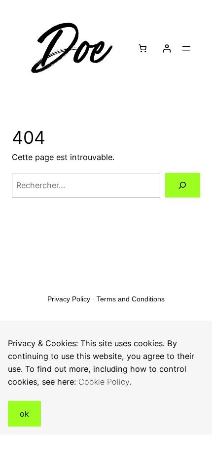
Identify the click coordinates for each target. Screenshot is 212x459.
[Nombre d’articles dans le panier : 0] (143, 48)
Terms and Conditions (131, 299)
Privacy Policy (68, 299)
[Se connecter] (166, 48)
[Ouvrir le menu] (186, 48)
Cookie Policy (104, 382)
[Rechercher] (182, 185)
